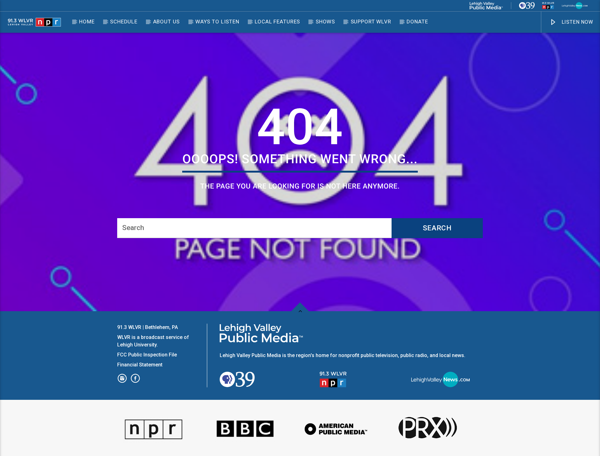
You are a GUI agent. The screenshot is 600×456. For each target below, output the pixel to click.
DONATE (417, 21)
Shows (325, 21)
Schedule (124, 21)
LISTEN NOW (576, 22)
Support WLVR (371, 21)
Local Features (277, 21)
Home (86, 21)
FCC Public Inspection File (147, 355)
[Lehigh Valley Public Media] (486, 5)
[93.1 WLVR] (548, 5)
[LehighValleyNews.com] (575, 5)
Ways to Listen (217, 21)
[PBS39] (527, 5)
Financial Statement (140, 365)
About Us (166, 21)
